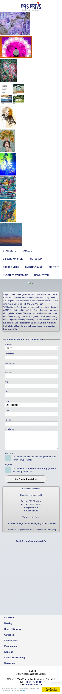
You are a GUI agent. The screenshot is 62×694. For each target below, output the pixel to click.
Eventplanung (34, 267)
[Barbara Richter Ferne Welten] (8, 198)
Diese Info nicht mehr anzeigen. (51, 689)
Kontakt (54, 267)
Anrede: (8, 344)
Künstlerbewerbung (15, 275)
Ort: (6, 391)
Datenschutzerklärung (36, 468)
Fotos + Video (11, 267)
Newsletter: (10, 453)
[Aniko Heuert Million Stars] (15, 34)
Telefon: (8, 420)
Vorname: (9, 353)
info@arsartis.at (31, 508)
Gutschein (36, 259)
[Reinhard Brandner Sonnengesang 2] (8, 175)
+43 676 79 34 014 (35, 304)
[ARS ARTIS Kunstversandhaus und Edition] (31, 10)
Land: (7, 401)
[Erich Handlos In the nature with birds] (8, 81)
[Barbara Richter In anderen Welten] (8, 221)
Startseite (9, 251)
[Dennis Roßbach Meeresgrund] (11, 245)
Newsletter (41, 275)
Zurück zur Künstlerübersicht (31, 541)
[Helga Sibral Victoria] (8, 128)
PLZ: (7, 382)
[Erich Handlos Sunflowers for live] (7, 151)
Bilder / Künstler (13, 259)
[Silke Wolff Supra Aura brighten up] (16, 57)
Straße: (8, 372)
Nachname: (10, 363)
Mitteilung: (9, 429)
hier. (24, 690)
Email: (8, 410)
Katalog (27, 251)
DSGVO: (9, 465)
